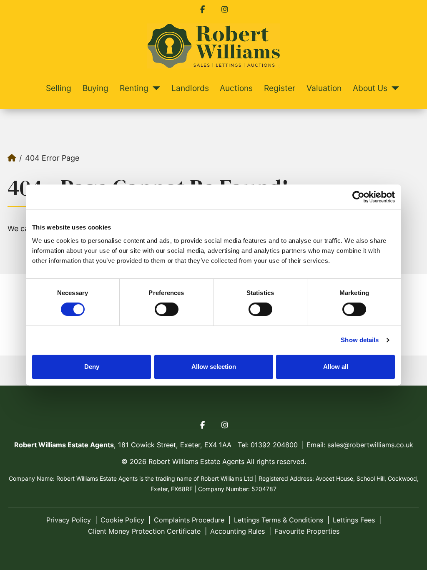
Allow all (335, 366)
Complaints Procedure (189, 520)
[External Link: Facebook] (202, 9)
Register (279, 88)
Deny (91, 366)
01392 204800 (274, 445)
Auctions (236, 88)
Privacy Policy (68, 520)
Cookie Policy (122, 520)
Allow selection (213, 366)
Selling (58, 88)
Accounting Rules (237, 531)
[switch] (166, 309)
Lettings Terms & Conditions (278, 520)
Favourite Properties (306, 531)
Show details (360, 339)
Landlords (190, 88)
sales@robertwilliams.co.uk (370, 445)
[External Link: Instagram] (225, 9)
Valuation (324, 88)
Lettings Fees (354, 520)
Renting (134, 88)
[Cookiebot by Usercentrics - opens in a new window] (358, 197)
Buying (95, 88)
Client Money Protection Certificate (144, 531)
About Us (370, 88)
